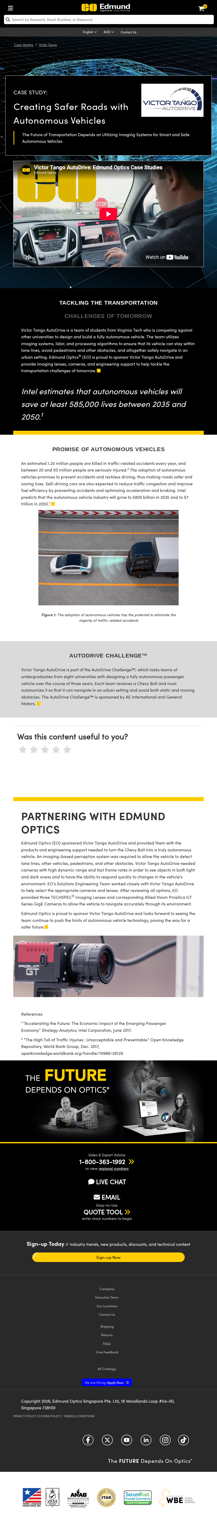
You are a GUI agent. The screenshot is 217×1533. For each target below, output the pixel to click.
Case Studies (23, 45)
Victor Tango (48, 45)
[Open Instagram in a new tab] (165, 1442)
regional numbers (114, 1168)
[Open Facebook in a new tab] (88, 1442)
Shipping (107, 1326)
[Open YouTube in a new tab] (126, 1442)
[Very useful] (67, 750)
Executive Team (107, 1297)
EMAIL (111, 1197)
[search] (109, 19)
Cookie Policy (50, 1416)
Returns (107, 1334)
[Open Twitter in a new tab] (107, 1442)
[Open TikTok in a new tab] (183, 1442)
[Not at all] (22, 750)
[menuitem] (12, 7)
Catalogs (107, 1368)
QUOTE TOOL (103, 1211)
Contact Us (128, 32)
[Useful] (56, 750)
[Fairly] (45, 750)
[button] (102, 1161)
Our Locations (107, 1306)
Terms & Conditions (79, 1416)
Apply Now (104, 1382)
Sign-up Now (108, 1257)
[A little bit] (33, 750)
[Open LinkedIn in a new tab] (146, 1442)
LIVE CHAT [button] (111, 1181)
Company (107, 1288)
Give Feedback (107, 1352)
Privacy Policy (24, 1416)
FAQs (107, 1343)
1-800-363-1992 (102, 1161)
